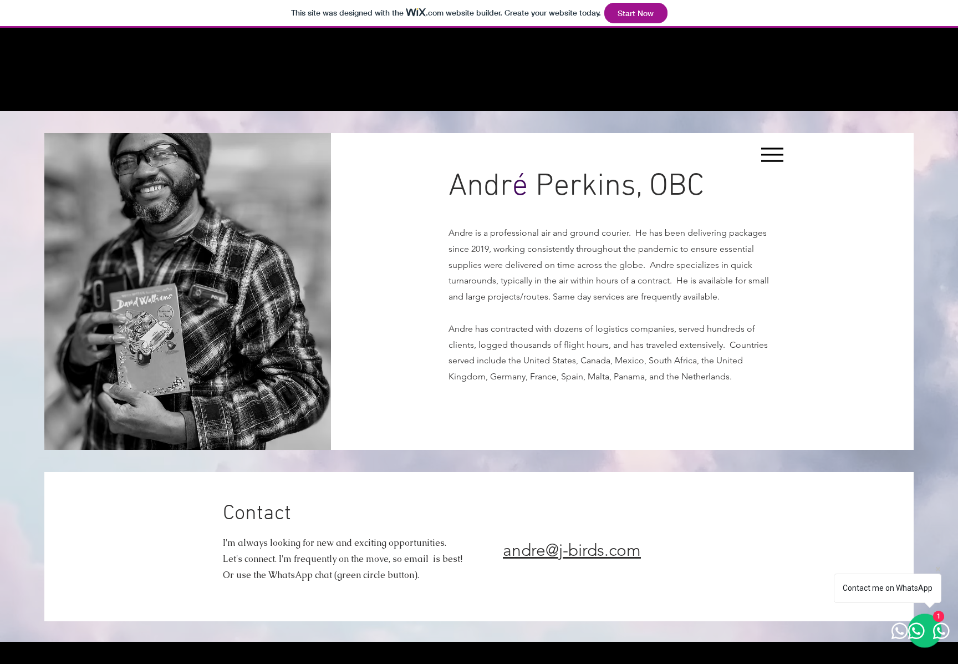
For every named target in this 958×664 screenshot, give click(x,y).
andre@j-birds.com (572, 550)
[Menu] (772, 154)
